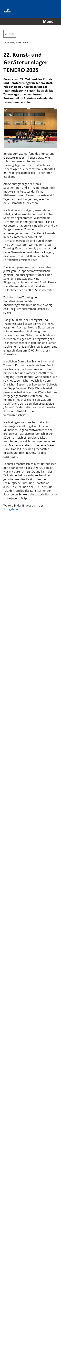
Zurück (9, 34)
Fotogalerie (10, 509)
